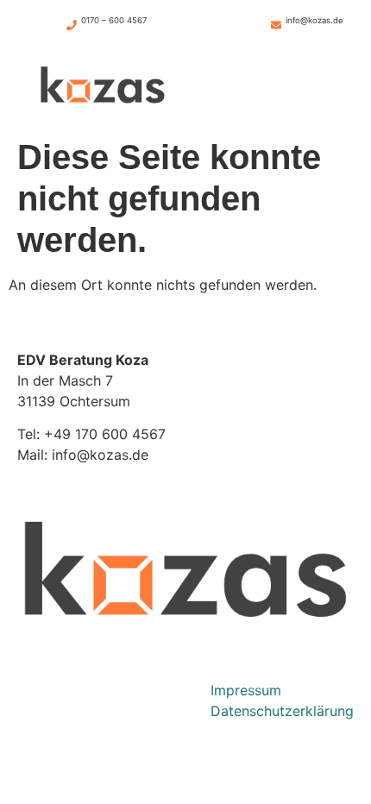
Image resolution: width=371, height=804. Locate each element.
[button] (268, 87)
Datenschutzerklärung (282, 710)
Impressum (246, 690)
